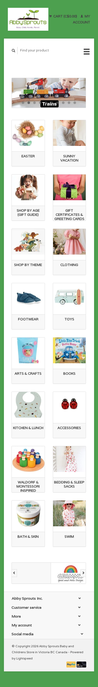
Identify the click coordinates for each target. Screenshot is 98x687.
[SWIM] (69, 513)
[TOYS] (69, 296)
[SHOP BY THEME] (28, 242)
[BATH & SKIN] (28, 513)
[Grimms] (70, 573)
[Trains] (49, 93)
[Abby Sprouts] (28, 19)
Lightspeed (24, 658)
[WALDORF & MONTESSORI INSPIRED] (28, 459)
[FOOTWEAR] (28, 296)
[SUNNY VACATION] (69, 133)
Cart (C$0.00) (65, 16)
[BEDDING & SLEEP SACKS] (69, 459)
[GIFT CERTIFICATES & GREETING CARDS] (69, 187)
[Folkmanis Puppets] (31, 573)
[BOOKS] (69, 350)
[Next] (83, 573)
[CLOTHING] (69, 242)
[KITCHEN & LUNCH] (28, 405)
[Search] (14, 50)
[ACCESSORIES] (69, 405)
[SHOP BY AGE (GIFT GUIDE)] (28, 187)
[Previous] (14, 573)
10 (74, 102)
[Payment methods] (71, 664)
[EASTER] (28, 133)
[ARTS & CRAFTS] (28, 350)
